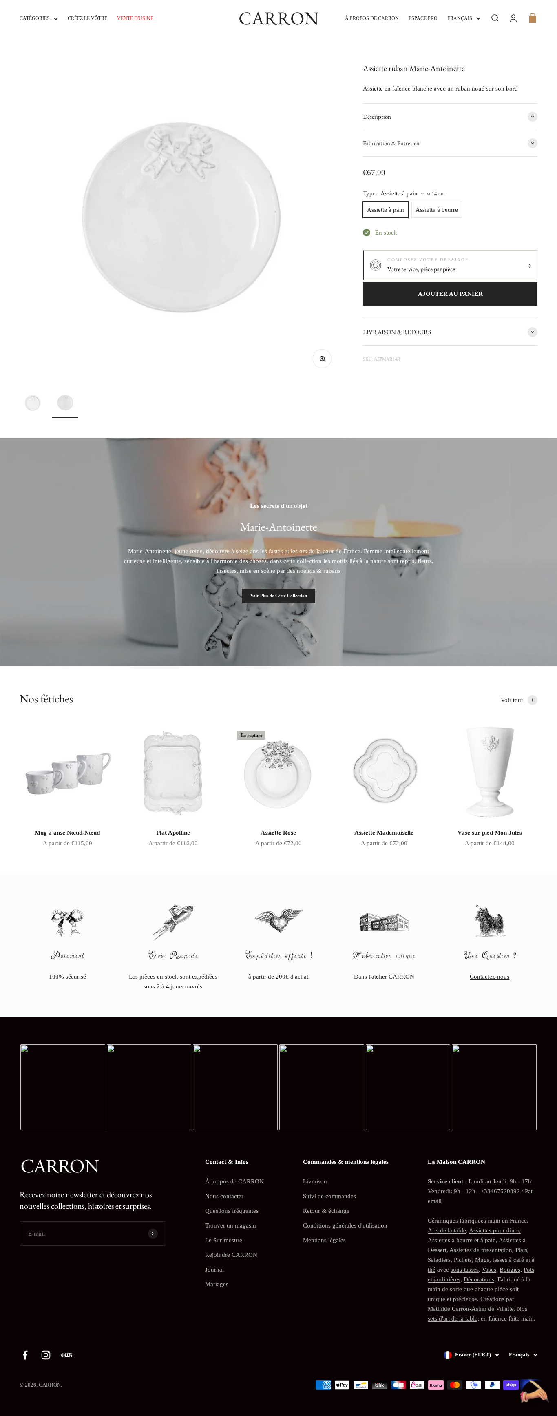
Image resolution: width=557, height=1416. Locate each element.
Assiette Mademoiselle (383, 832)
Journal (214, 1269)
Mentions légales (324, 1240)
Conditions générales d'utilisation (345, 1225)
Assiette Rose (278, 832)
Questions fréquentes (232, 1211)
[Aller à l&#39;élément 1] (33, 404)
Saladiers (439, 1259)
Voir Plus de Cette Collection (278, 595)
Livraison (315, 1181)
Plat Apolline (173, 832)
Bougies (510, 1269)
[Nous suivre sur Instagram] (45, 1355)
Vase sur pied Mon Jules (490, 832)
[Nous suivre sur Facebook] (25, 1355)
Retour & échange (326, 1211)
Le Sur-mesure (223, 1240)
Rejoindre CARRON (231, 1255)
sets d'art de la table (452, 1318)
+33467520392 (500, 1191)
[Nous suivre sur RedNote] (66, 1355)
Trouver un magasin (230, 1225)
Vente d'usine (135, 18)
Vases (489, 1269)
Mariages (216, 1284)
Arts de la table (447, 1230)
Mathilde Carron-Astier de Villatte (471, 1308)
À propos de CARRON (372, 18)
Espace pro (423, 18)
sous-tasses (465, 1269)
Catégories (35, 18)
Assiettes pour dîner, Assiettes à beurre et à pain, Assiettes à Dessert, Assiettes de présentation (477, 1240)
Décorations (479, 1279)
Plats (521, 1250)
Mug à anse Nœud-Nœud (67, 832)
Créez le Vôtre (87, 18)
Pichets (463, 1259)
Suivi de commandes (329, 1196)
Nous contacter (224, 1196)
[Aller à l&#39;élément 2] (65, 404)
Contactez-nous (489, 976)
